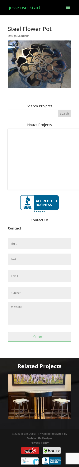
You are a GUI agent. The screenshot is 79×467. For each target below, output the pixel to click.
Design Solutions (18, 36)
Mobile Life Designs (39, 438)
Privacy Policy (39, 442)
